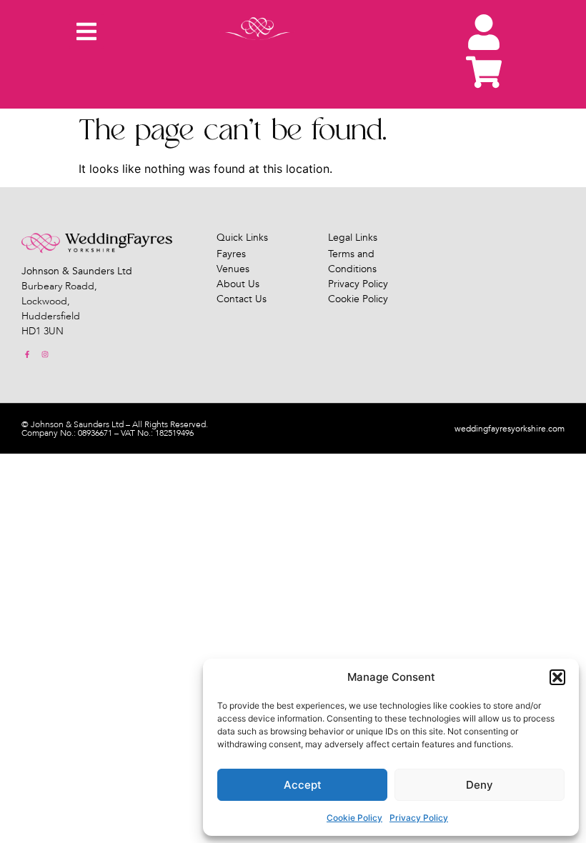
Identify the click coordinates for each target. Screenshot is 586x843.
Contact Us (242, 299)
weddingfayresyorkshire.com (510, 428)
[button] (557, 677)
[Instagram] (45, 354)
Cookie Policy (354, 817)
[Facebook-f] (27, 354)
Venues (233, 269)
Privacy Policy (418, 817)
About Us (238, 284)
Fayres (231, 254)
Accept (303, 785)
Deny (479, 785)
